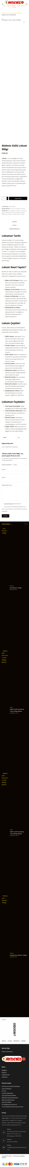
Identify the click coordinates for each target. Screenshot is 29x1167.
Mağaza (4, 1041)
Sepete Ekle (18, 198)
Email (4, 477)
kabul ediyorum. (12, 503)
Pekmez (12, 586)
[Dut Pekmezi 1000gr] (5, 587)
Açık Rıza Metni (6, 1102)
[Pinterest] (14, 1028)
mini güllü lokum (7, 214)
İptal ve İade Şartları (8, 1100)
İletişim (10, 1041)
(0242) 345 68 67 (12, 1142)
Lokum (23, 208)
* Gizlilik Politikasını (8, 503)
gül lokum (23, 210)
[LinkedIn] (14, 1031)
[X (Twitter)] (14, 1026)
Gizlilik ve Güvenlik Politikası (11, 1086)
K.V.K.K (4, 1091)
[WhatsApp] (14, 1033)
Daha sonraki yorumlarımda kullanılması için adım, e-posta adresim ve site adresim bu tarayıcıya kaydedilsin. (14, 509)
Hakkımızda (16, 1041)
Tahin (11, 707)
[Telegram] (14, 1035)
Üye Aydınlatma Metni (9, 1095)
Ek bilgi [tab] (14, 225)
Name (4, 469)
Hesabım (23, 1041)
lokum (22, 212)
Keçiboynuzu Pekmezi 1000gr (18, 955)
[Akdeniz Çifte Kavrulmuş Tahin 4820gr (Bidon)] (5, 832)
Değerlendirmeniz (7, 485)
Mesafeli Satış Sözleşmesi (10, 1098)
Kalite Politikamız (7, 1051)
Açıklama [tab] (14, 221)
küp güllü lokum (15, 212)
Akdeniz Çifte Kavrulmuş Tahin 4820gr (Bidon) (17, 832)
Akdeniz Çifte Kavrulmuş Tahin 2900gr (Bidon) (17, 710)
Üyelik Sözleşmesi (7, 1093)
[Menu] (2, 4)
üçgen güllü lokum (18, 214)
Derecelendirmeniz (7, 464)
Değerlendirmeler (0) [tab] (14, 229)
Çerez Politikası (6, 1089)
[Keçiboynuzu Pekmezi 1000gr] (5, 955)
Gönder (5, 516)
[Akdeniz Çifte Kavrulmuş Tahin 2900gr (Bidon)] (5, 710)
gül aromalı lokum (13, 210)
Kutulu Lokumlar (15, 208)
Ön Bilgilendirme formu (9, 1104)
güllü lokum (5, 212)
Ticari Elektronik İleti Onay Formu (12, 1107)
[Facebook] (14, 1024)
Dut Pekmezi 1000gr (16, 588)
